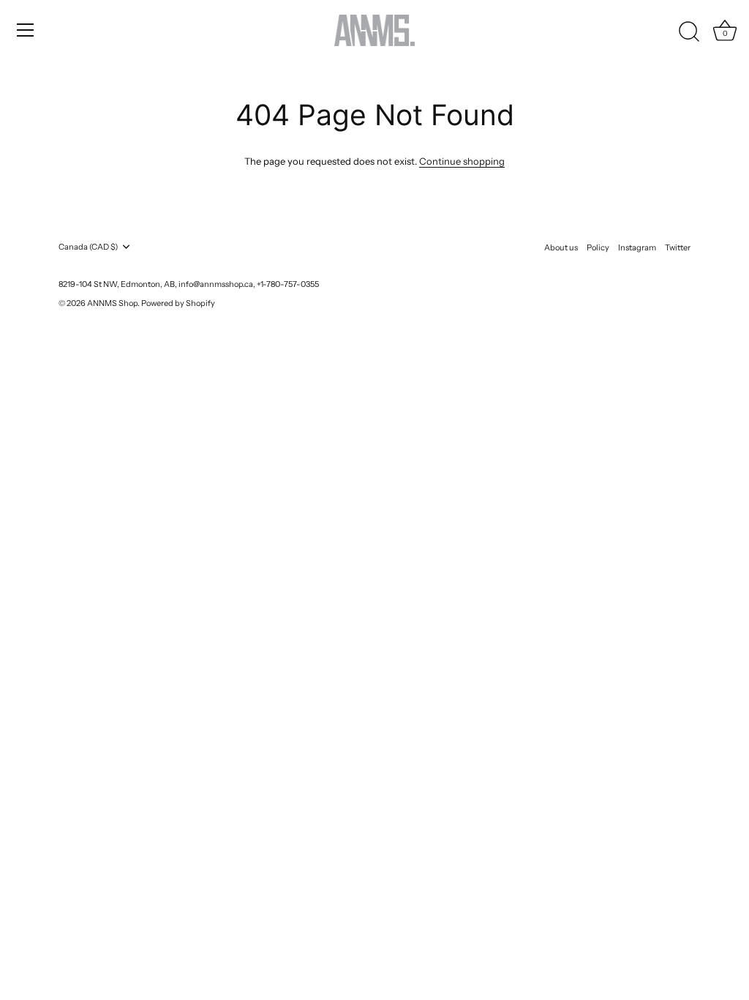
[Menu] (26, 30)
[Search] (689, 32)
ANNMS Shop (112, 303)
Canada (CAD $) (88, 247)
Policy (598, 247)
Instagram (637, 247)
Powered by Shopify (178, 303)
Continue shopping (462, 161)
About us (561, 247)
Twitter (677, 247)
